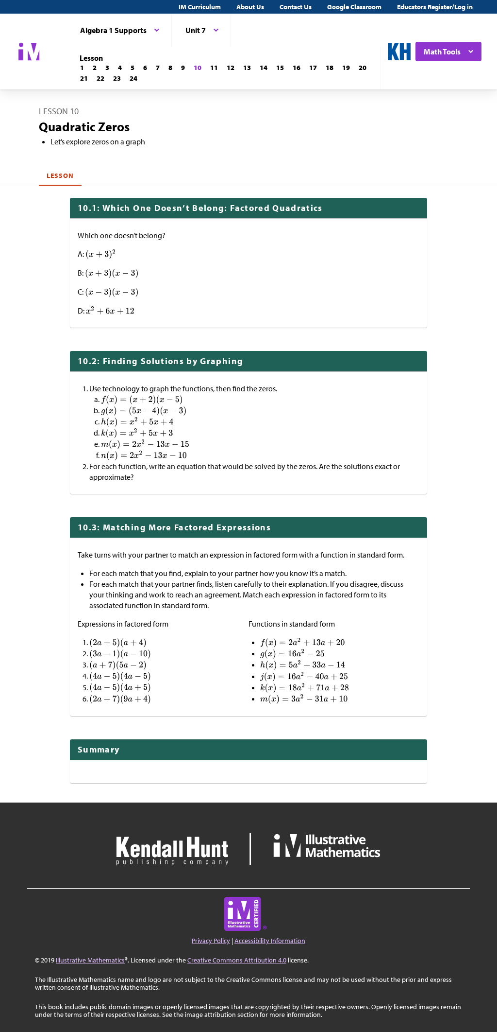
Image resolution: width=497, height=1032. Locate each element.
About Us (250, 6)
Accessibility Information (269, 940)
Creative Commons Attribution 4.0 (236, 960)
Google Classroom (354, 6)
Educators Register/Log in (435, 6)
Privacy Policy (211, 940)
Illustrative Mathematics (90, 960)
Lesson (60, 175)
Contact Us (296, 6)
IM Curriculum (200, 6)
